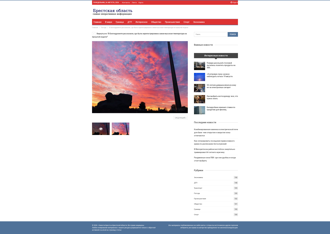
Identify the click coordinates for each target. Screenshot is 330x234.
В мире (108, 22)
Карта (141, 2)
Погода (197, 193)
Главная (97, 22)
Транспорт (198, 188)
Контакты (126, 2)
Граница (120, 22)
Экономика (199, 22)
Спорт (186, 22)
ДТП (129, 22)
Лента (134, 2)
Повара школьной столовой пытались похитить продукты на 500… (221, 65)
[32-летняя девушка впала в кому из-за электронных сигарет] (199, 88)
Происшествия (172, 22)
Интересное (141, 22)
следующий (180, 118)
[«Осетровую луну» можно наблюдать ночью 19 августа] (199, 77)
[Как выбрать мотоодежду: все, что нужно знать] (199, 99)
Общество (156, 22)
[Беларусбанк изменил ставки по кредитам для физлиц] (199, 110)
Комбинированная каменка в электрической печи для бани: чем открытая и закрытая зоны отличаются (216, 132)
